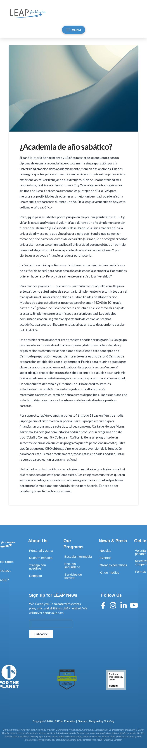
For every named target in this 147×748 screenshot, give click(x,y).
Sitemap (82, 721)
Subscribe (41, 633)
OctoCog (109, 721)
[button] (73, 30)
